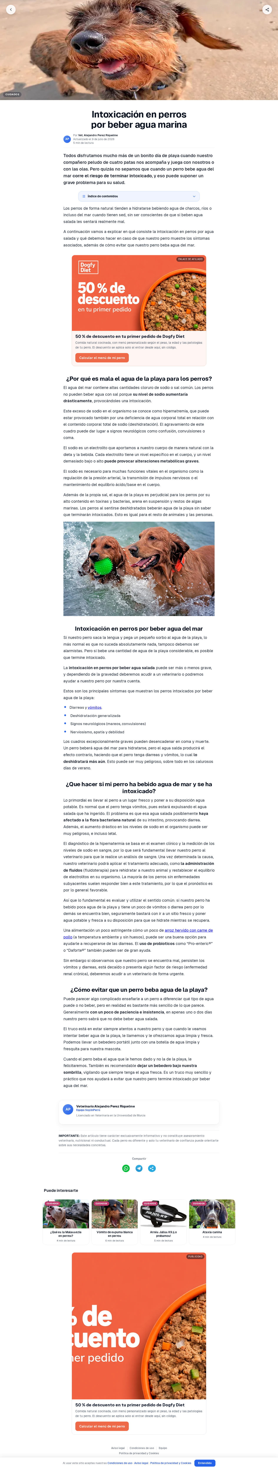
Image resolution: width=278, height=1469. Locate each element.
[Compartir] (267, 9)
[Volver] (11, 9)
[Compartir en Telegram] (139, 1168)
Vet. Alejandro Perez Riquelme (98, 135)
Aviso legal (118, 1448)
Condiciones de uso (142, 1448)
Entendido (205, 1463)
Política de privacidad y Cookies (139, 1453)
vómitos (94, 707)
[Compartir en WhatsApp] (126, 1168)
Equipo (163, 1448)
